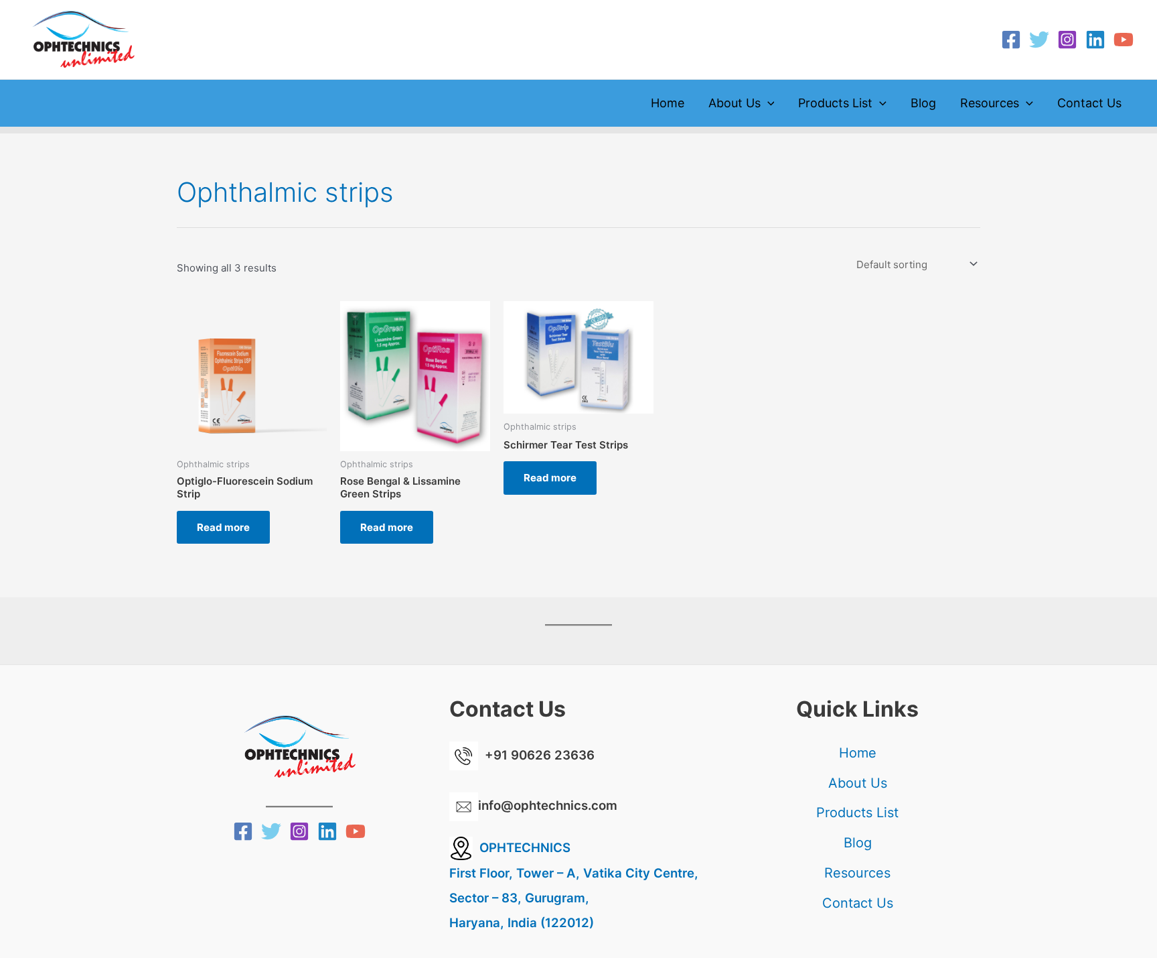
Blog (923, 103)
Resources (989, 103)
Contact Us (1089, 103)
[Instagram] (1067, 39)
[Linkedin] (1095, 39)
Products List (835, 103)
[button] (768, 103)
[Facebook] (1011, 39)
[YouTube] (1123, 39)
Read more (223, 527)
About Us (734, 103)
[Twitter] (1039, 39)
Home (667, 103)
